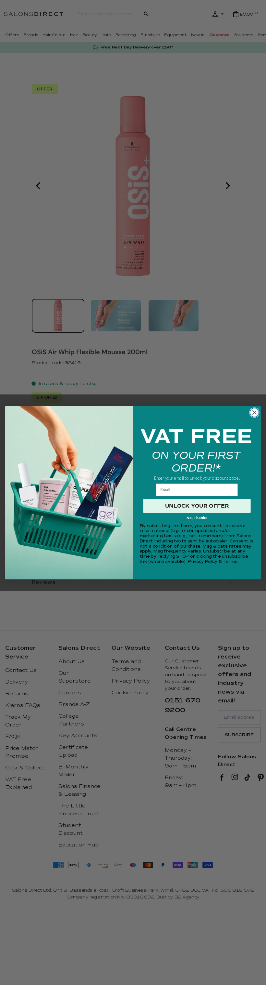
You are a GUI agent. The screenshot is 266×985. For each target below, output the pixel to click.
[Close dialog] (254, 412)
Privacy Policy (202, 561)
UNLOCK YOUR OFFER (197, 505)
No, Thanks (197, 518)
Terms (230, 561)
